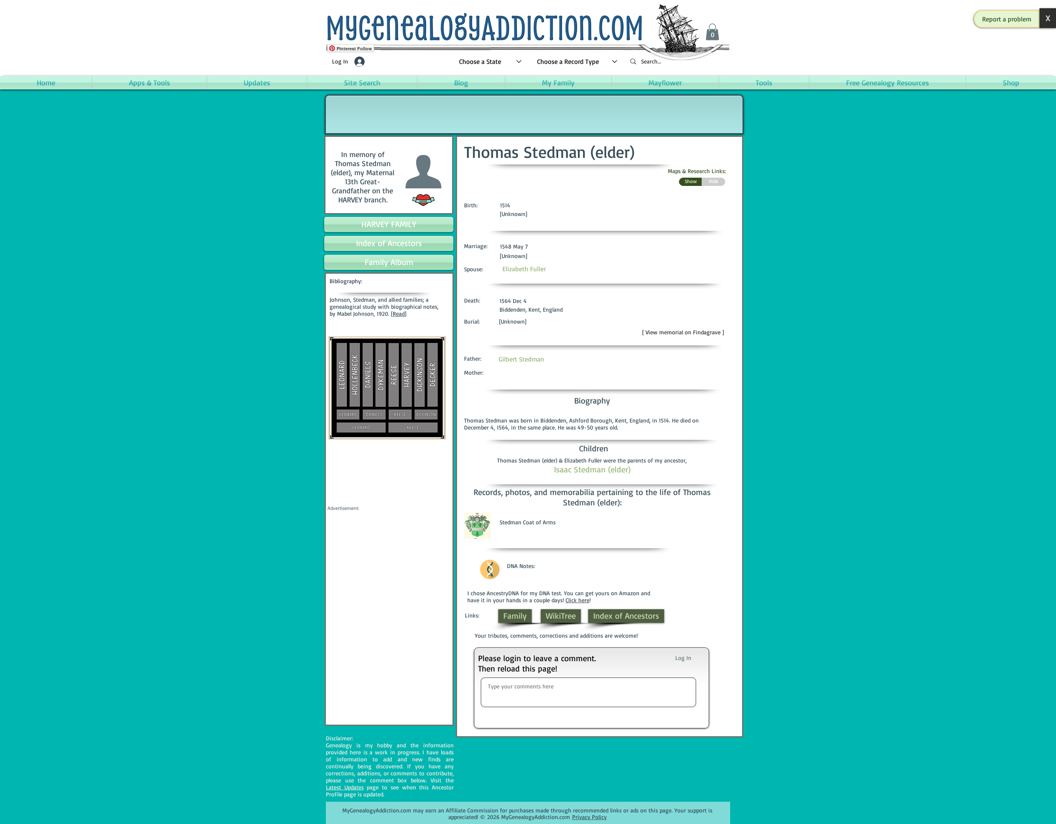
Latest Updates (345, 787)
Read (399, 313)
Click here (577, 599)
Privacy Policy (589, 816)
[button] (1007, 19)
